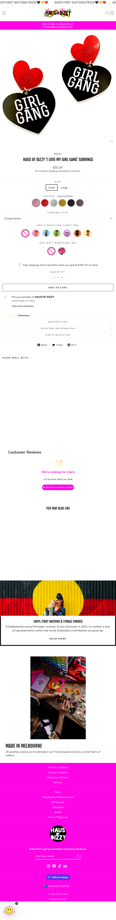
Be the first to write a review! (58, 487)
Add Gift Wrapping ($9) (57, 243)
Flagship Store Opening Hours (58, 797)
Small (51, 187)
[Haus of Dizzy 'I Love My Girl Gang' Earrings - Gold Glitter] (33, 407)
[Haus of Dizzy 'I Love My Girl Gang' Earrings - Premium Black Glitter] (7, 416)
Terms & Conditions (58, 767)
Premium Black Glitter (71, 203)
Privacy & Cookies (58, 772)
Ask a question (58, 335)
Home (57, 153)
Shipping (53, 171)
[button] (9, 910)
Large (64, 187)
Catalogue (58, 807)
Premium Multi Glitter (80, 203)
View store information (23, 306)
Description (58, 322)
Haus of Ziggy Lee (58, 817)
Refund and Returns (57, 777)
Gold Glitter (62, 203)
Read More (58, 638)
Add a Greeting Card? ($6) (58, 225)
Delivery (58, 782)
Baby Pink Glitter (36, 203)
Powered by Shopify (58, 899)
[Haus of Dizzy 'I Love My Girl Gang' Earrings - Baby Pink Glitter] (7, 407)
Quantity (58, 272)
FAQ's (58, 792)
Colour (58, 196)
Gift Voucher (58, 802)
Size (58, 181)
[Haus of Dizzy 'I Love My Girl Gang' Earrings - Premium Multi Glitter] (15, 416)
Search (58, 812)
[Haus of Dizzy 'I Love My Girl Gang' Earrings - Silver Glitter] (24, 407)
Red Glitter (45, 203)
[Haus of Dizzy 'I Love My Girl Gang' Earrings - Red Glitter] (15, 407)
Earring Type (58, 212)
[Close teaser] (16, 903)
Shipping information (58, 328)
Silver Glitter (53, 203)
